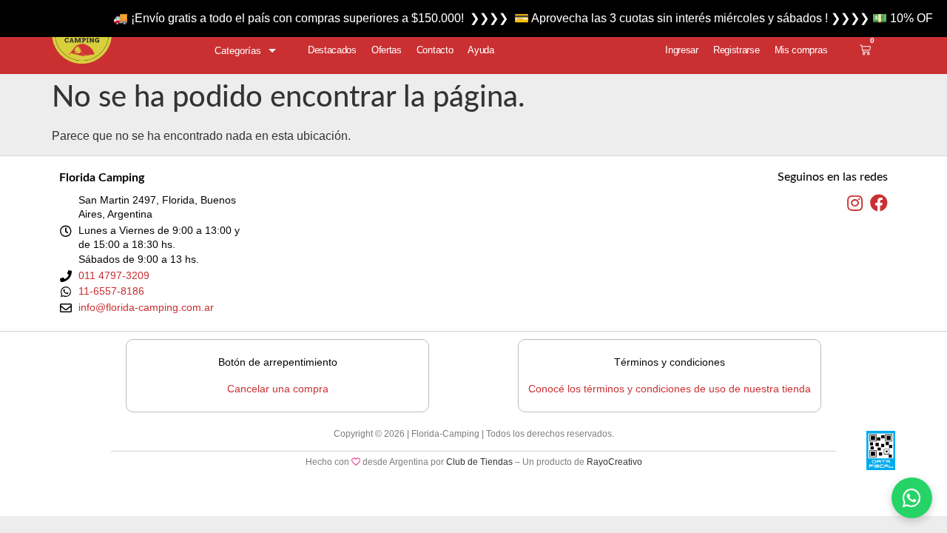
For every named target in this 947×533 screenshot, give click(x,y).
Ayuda (481, 50)
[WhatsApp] (912, 497)
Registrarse (736, 50)
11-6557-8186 (111, 291)
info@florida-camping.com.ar (146, 307)
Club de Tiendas (479, 462)
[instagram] (855, 203)
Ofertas (386, 50)
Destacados (332, 50)
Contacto (435, 50)
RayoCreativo (614, 462)
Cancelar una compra (277, 389)
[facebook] (879, 203)
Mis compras (801, 50)
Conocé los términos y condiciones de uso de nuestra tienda (669, 389)
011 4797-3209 (113, 275)
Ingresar (681, 50)
